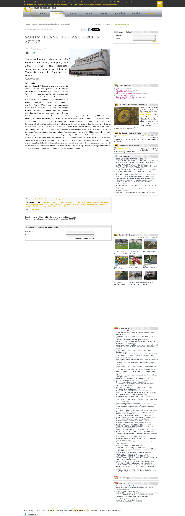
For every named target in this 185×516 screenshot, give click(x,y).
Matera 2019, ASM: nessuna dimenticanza (131, 452)
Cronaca (35, 209)
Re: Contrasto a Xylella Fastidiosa (128, 93)
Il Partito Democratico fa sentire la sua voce (132, 391)
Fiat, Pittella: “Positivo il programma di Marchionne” (135, 347)
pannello (135, 13)
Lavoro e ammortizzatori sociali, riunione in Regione (135, 363)
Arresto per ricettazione (124, 428)
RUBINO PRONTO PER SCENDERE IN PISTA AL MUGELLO (136, 185)
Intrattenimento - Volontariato (130, 498)
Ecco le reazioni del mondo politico (129, 382)
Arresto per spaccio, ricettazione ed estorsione (133, 431)
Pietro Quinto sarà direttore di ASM (129, 447)
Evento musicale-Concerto (145, 495)
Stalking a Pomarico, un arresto (128, 445)
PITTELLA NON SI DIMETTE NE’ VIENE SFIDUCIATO (133, 169)
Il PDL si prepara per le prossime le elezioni (132, 378)
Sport (146, 159)
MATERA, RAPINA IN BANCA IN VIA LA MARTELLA (133, 192)
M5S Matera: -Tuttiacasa (125, 502)
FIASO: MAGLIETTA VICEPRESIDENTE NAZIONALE (133, 461)
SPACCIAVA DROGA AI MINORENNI (128, 437)
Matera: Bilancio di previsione (127, 493)
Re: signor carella (122, 90)
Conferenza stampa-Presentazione (148, 493)
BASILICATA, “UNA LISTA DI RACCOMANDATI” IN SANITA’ (136, 466)
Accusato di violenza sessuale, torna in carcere (133, 417)
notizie (57, 13)
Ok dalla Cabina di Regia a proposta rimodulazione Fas (136, 366)
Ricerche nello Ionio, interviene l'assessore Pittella (134, 354)
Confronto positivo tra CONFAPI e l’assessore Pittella (135, 336)
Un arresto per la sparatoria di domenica (131, 415)
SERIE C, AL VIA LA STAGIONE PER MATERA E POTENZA (135, 161)
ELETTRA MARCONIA (118, 268)
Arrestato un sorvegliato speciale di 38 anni (132, 424)
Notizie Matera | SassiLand (49, 24)
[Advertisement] (89, 95)
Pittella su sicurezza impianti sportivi (129, 340)
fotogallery (153, 238)
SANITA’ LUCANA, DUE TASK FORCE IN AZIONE (56, 202)
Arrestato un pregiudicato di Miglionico (130, 421)
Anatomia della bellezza (125, 491)
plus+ (104, 13)
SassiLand (85, 510)
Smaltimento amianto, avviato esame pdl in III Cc (134, 410)
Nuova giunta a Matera (124, 331)
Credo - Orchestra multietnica (126, 495)
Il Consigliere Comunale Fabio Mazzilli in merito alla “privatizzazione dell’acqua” (135, 388)
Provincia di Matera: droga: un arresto (130, 419)
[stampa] (28, 54)
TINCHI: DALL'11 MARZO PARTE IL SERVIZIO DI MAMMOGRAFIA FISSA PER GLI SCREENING (132, 455)
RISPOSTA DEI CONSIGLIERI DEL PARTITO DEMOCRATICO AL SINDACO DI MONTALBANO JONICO (136, 393)
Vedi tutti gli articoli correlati (126, 472)
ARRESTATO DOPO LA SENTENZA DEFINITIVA (132, 426)
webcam (73, 13)
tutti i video (143, 238)
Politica (154, 169)
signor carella (121, 92)
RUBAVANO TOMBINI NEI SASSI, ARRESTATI (131, 422)
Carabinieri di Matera (148, 283)
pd (45, 199)
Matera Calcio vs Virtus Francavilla (120, 252)
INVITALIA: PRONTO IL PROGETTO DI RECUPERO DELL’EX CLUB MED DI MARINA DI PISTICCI (136, 163)
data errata (120, 88)
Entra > (154, 42)
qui (146, 107)
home (42, 13)
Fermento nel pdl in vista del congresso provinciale (135, 405)
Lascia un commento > (84, 239)
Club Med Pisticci (149, 251)
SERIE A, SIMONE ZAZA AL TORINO (128, 168)
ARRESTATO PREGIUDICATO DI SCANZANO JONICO (134, 429)
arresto (50, 199)
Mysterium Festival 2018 (124, 500)
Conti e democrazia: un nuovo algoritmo (131, 403)
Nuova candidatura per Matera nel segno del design (135, 407)
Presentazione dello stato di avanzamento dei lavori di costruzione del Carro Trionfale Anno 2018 (136, 487)
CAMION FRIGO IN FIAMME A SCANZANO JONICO (133, 178)
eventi (88, 13)
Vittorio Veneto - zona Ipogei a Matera (148, 113)
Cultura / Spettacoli (125, 357)
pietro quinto (59, 199)
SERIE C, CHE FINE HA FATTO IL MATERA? (130, 159)
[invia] (36, 54)
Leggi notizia (65, 24)
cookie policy (111, 2)
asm (66, 199)
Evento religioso (138, 500)
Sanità (120, 173)
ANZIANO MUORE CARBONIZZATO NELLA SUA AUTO (134, 175)
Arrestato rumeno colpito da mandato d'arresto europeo (136, 433)
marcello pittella (36, 199)
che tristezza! (121, 95)
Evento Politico (138, 502)
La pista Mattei (121, 99)
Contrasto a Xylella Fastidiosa (126, 97)
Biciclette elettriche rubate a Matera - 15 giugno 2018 (136, 284)
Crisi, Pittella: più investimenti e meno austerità (133, 370)
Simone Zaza (134, 267)
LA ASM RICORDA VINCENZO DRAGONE (130, 465)
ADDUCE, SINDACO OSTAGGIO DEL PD (130, 380)
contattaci (120, 13)
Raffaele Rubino (149, 267)
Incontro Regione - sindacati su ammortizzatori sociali (135, 371)
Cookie (104, 510)
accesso (151, 13)
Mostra (136, 491)
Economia (119, 348)
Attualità (143, 164)
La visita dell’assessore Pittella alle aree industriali (134, 345)
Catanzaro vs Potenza (133, 252)
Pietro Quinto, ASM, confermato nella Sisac (132, 463)
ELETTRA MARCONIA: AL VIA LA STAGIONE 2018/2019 (134, 166)
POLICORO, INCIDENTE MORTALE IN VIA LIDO (131, 180)
